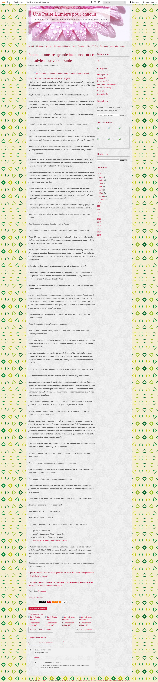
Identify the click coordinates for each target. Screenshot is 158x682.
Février (102, 196)
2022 (99, 212)
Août (101, 177)
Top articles (65, 680)
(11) (105, 88)
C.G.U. (92, 680)
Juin (101, 183)
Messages (40, 46)
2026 (99, 174)
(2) (100, 91)
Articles (49, 46)
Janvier (102, 199)
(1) (102, 94)
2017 (99, 229)
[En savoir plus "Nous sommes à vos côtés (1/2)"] (124, 143)
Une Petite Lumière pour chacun (64, 14)
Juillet (101, 180)
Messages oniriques (62, 46)
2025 (99, 203)
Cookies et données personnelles (106, 680)
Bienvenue (104, 46)
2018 (99, 225)
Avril (101, 190)
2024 (99, 206)
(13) (106, 84)
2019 (99, 222)
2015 (99, 235)
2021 (99, 216)
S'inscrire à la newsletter (38, 608)
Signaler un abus (82, 680)
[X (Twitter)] (95, 2)
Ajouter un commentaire (46, 643)
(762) (103, 75)
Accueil (31, 46)
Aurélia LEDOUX (41, 680)
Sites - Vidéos (92, 46)
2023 (99, 209)
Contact (123, 46)
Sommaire (114, 46)
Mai (100, 187)
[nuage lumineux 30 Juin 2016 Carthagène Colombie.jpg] (62, 73)
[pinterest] (98, 2)
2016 (99, 232)
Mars (101, 193)
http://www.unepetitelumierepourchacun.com (50, 540)
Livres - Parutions (78, 46)
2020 (99, 219)
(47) (101, 78)
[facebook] (91, 2)
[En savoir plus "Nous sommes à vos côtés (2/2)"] (113, 143)
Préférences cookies (124, 680)
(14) (103, 81)
